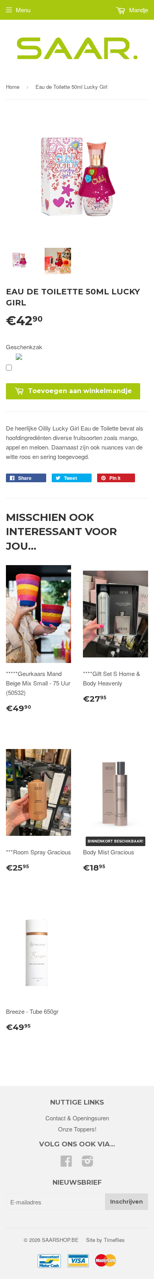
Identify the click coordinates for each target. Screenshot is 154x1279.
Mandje (138, 10)
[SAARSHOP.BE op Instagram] (88, 1163)
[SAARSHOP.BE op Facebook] (66, 1163)
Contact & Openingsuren (77, 1118)
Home (12, 86)
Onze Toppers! (77, 1129)
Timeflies (114, 1239)
